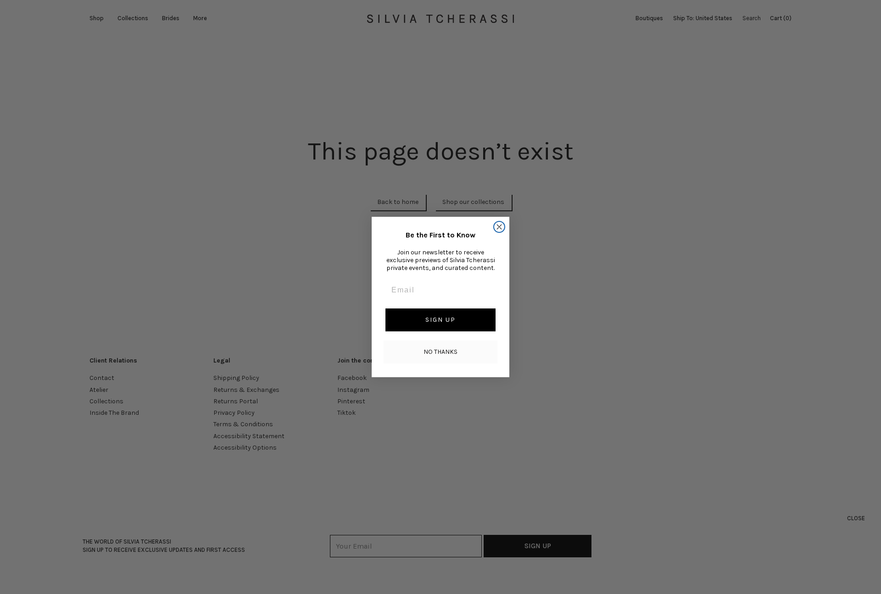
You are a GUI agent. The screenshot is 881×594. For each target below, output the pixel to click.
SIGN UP (440, 320)
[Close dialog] (499, 226)
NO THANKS (440, 352)
